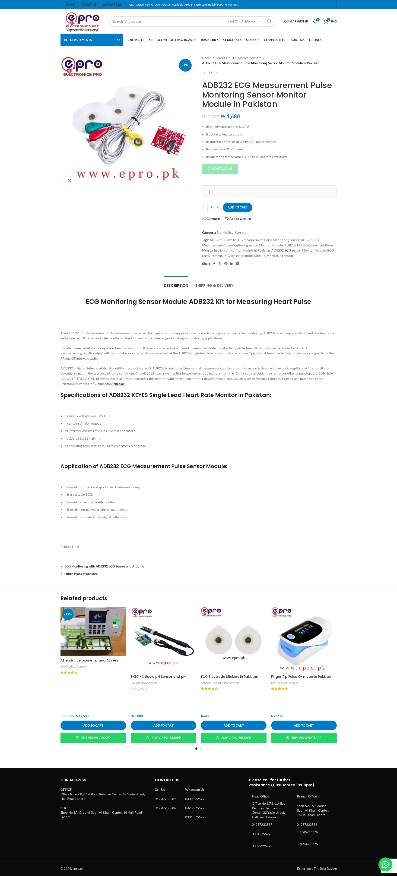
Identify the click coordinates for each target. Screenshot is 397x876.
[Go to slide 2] (201, 748)
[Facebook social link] (214, 264)
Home (206, 58)
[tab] (176, 283)
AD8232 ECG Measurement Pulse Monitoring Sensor (261, 240)
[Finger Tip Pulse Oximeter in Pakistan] (304, 639)
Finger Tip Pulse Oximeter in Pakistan (301, 676)
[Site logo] (82, 21)
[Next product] (216, 73)
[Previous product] (205, 73)
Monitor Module (253, 256)
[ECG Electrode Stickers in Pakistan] (234, 639)
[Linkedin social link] (232, 264)
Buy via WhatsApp (96, 738)
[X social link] (220, 264)
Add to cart (238, 207)
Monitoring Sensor (280, 256)
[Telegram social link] (238, 264)
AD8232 (216, 240)
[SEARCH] (269, 21)
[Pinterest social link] (226, 264)
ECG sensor (231, 256)
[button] (220, 168)
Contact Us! (222, 168)
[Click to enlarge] (70, 180)
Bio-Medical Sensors (246, 58)
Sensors (221, 58)
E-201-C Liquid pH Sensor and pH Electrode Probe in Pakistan (158, 679)
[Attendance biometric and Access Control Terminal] (93, 631)
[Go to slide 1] (196, 748)
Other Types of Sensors (81, 574)
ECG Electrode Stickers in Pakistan (229, 676)
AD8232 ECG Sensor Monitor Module (298, 250)
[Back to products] (210, 73)
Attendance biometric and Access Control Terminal (89, 662)
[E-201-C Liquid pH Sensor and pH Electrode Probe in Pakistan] (163, 639)
